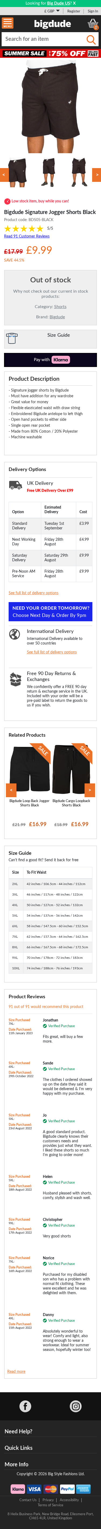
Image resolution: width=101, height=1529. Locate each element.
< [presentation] (11, 790)
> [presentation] (89, 790)
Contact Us (28, 1500)
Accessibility (69, 1500)
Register (73, 11)
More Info (16, 1464)
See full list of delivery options (33, 593)
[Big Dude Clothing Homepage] (52, 23)
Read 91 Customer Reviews (27, 236)
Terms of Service (50, 1505)
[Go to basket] (93, 23)
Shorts (60, 307)
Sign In (93, 11)
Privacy (48, 1500)
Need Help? (18, 1431)
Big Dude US (58, 3)
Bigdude (57, 317)
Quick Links (19, 1448)
